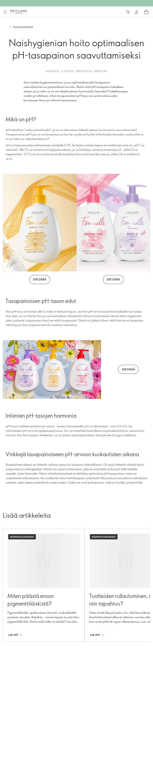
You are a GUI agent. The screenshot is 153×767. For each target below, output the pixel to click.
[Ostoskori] (146, 12)
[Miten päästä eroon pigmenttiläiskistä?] (43, 585)
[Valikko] (5, 12)
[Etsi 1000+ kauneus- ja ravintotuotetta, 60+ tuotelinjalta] (128, 12)
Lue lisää (39, 279)
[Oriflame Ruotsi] (18, 12)
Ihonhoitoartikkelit (23, 27)
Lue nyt (13, 635)
